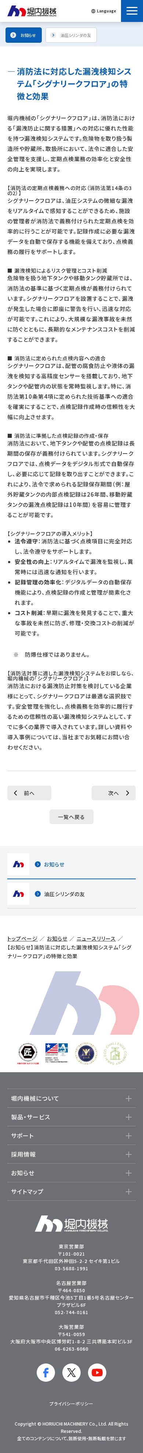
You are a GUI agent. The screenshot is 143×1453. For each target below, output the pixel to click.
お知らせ (57, 938)
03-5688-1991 (71, 1268)
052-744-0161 (71, 1312)
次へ (113, 793)
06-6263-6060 (71, 1348)
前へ (29, 793)
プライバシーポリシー (72, 1403)
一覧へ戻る (71, 816)
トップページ (22, 938)
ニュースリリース (96, 938)
